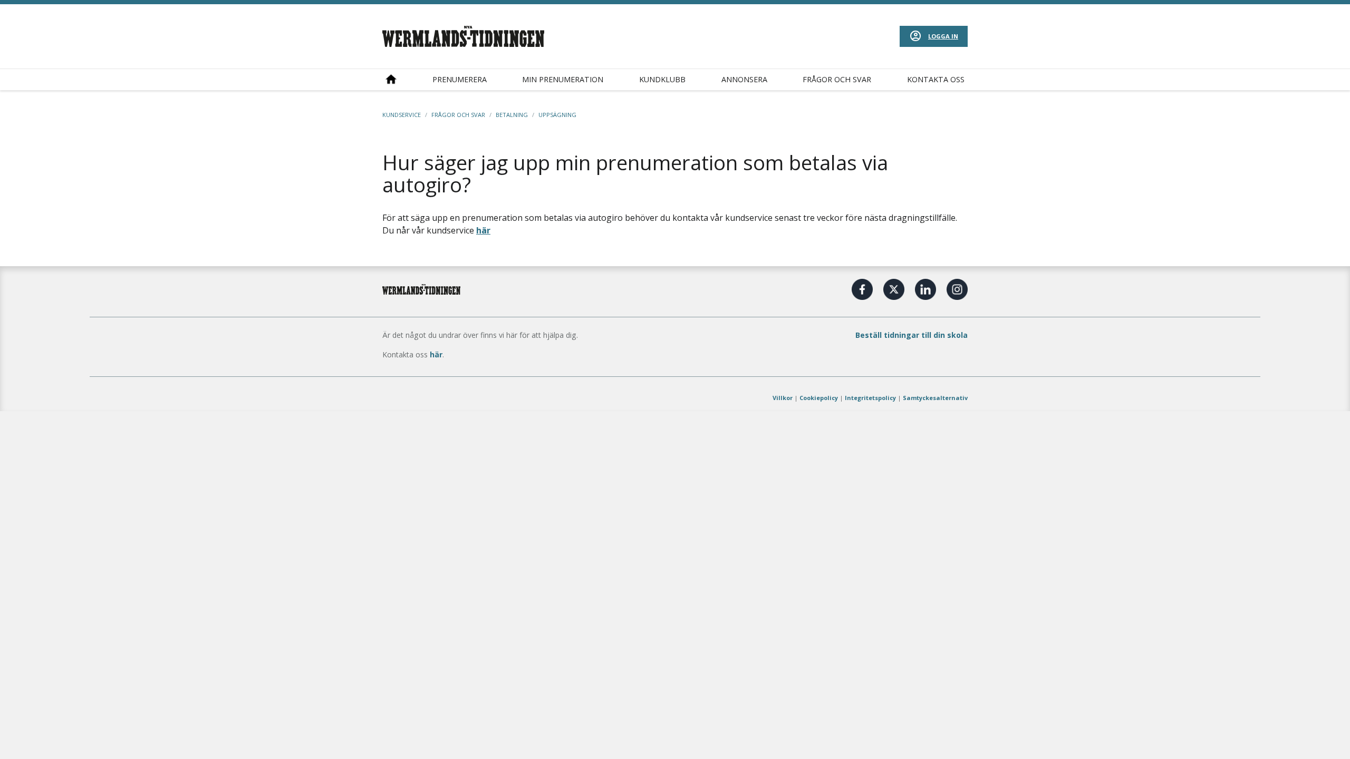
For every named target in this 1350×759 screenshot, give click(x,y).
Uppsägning (557, 115)
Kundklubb (662, 79)
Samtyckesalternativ (935, 398)
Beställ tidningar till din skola (911, 335)
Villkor (783, 398)
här (483, 230)
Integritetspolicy (870, 398)
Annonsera (744, 79)
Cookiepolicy (818, 398)
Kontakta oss (936, 79)
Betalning (512, 115)
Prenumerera (459, 79)
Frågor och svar (837, 79)
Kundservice (401, 115)
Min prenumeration (562, 79)
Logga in (943, 36)
